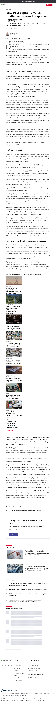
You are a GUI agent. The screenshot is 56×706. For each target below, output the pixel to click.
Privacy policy (4, 700)
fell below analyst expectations (14, 156)
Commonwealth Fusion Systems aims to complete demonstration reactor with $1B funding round (25, 601)
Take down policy (20, 700)
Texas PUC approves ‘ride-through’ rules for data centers (37, 552)
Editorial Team (17, 665)
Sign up (49, 4)
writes (16, 132)
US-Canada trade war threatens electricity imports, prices (28, 589)
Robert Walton (14, 33)
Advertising (31, 663)
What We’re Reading (19, 680)
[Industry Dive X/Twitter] (8, 665)
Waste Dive (31, 680)
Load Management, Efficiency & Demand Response (26, 510)
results (26, 171)
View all (8, 649)
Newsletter (16, 670)
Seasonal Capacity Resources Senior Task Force (28, 100)
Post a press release (15, 649)
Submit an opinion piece (34, 668)
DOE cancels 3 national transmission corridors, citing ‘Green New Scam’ (29, 594)
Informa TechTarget (26, 693)
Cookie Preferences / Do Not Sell (35, 700)
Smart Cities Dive (32, 677)
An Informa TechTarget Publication (28, 1)
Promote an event (32, 670)
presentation (11, 465)
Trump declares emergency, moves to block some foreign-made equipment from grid (28, 584)
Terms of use (12, 700)
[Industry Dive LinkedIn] (2, 665)
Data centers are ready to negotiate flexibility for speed (36, 567)
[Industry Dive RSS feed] (11, 665)
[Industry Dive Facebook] (5, 665)
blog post (10, 226)
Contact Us (17, 668)
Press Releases (18, 677)
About (15, 663)
